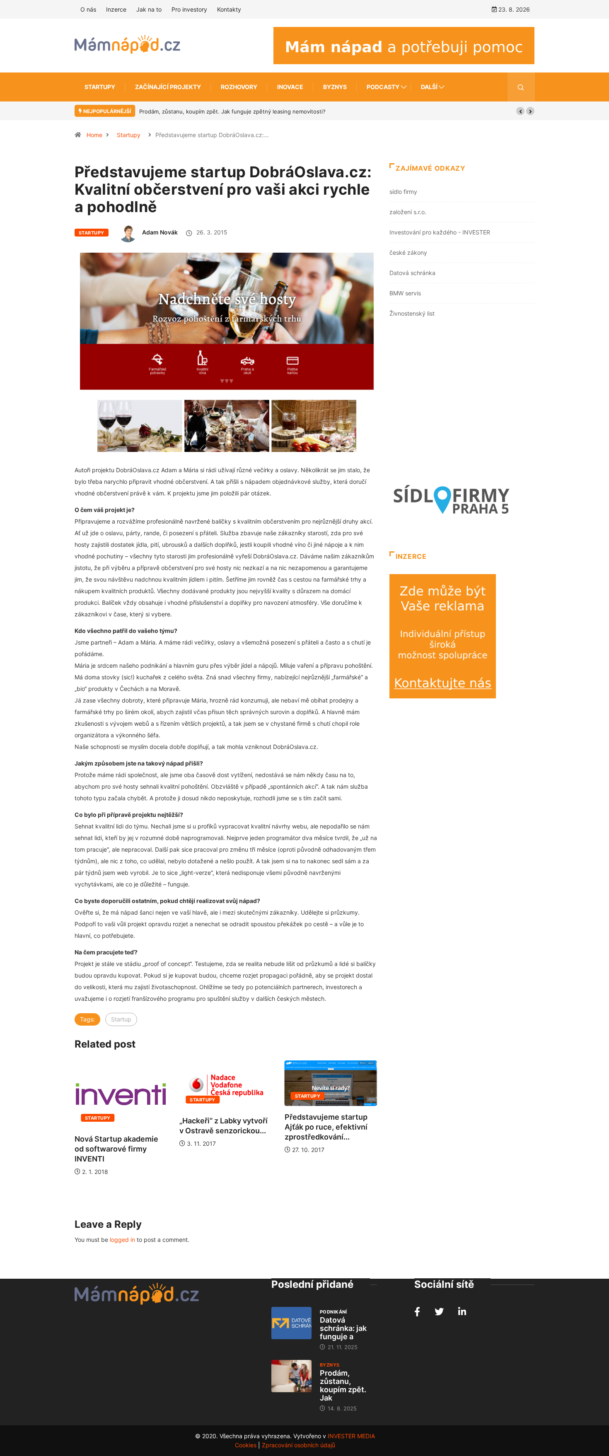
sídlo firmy (403, 191)
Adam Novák (160, 232)
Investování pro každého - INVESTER (439, 232)
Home (94, 134)
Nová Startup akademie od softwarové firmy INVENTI (116, 1149)
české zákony (408, 252)
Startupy (100, 86)
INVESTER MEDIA (351, 1435)
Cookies (245, 1445)
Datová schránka (412, 272)
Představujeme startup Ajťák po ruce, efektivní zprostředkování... (326, 1127)
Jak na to (149, 9)
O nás (88, 9)
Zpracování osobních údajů (298, 1445)
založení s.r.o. (407, 211)
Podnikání (333, 1312)
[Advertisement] (461, 402)
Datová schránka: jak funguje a (343, 1328)
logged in (122, 1239)
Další (429, 86)
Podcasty (383, 86)
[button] (520, 111)
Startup (121, 1019)
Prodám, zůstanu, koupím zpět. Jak (343, 1385)
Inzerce (116, 9)
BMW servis (405, 293)
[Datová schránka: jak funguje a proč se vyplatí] (291, 1323)
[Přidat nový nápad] (403, 44)
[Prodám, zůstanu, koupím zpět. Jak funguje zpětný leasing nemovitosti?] (291, 1376)
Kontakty (229, 9)
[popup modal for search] (521, 86)
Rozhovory (239, 86)
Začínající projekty (168, 86)
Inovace (290, 86)
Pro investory (189, 9)
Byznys (335, 86)
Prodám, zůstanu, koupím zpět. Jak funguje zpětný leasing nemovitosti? (232, 111)
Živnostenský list (412, 313)
